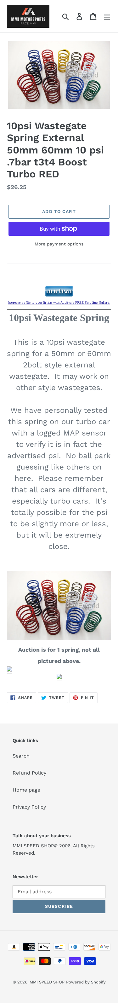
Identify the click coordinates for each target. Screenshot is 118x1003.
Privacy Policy (29, 807)
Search (21, 756)
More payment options (59, 243)
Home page (26, 790)
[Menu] (107, 16)
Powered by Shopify (86, 982)
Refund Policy (29, 773)
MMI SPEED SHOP (47, 982)
